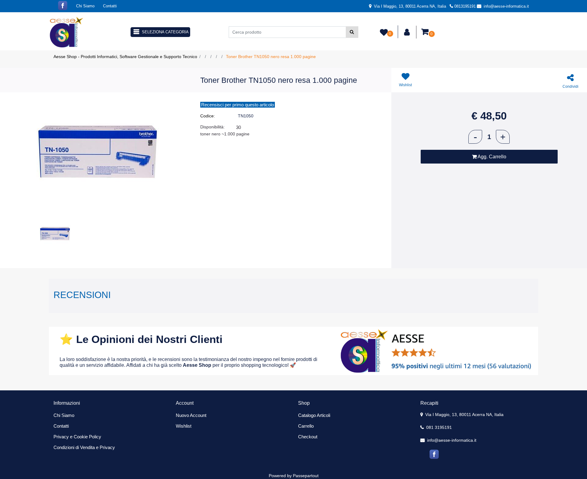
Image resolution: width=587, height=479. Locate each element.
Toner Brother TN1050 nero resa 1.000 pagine (271, 56)
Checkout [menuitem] (307, 436)
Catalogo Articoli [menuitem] (314, 415)
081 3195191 (438, 427)
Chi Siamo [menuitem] (85, 6)
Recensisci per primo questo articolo (237, 104)
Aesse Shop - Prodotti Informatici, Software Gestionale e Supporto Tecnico (125, 56)
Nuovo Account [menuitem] (191, 415)
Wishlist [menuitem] (183, 426)
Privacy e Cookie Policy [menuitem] (77, 436)
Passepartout (306, 475)
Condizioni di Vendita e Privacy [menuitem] (84, 447)
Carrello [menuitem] (306, 426)
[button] (352, 32)
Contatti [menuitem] (110, 6)
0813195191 (465, 6)
